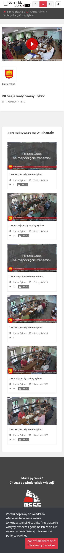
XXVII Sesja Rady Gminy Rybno (26, 276)
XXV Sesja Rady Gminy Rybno (25, 378)
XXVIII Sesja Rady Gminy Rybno (26, 225)
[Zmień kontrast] (58, 4)
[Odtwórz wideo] (32, 44)
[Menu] (5, 4)
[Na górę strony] (52, 530)
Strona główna (15, 11)
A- (36, 4)
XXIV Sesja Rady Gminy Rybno (25, 429)
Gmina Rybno (37, 11)
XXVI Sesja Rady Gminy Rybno (25, 327)
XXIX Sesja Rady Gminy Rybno (25, 174)
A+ (50, 4)
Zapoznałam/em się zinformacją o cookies (41, 543)
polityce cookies (16, 535)
